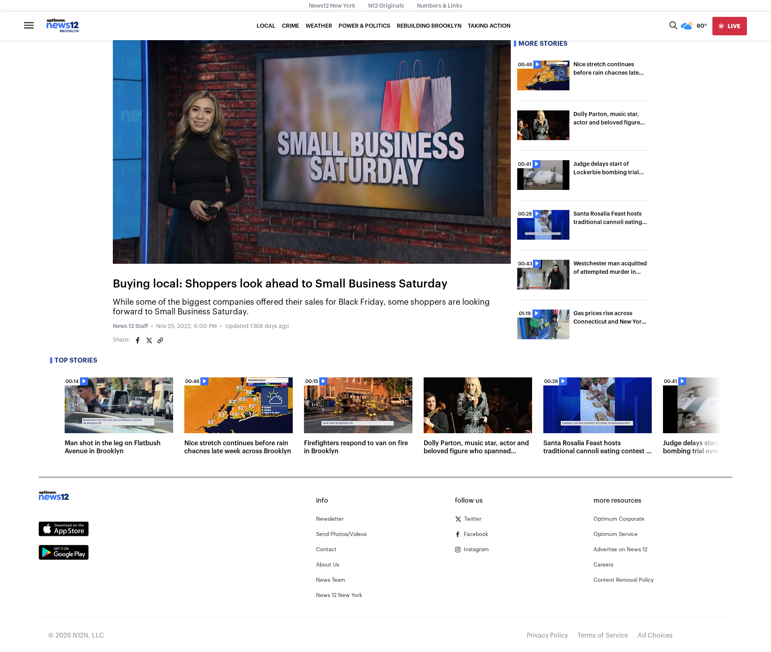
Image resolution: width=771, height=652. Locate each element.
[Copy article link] (160, 340)
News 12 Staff (130, 326)
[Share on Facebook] (138, 340)
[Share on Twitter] (149, 340)
